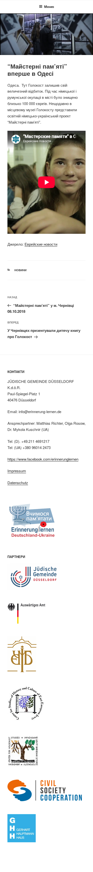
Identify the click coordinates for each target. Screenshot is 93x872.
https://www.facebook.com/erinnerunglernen (42, 459)
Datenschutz (17, 482)
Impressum (16, 470)
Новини (20, 270)
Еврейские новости (41, 244)
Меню (49, 6)
